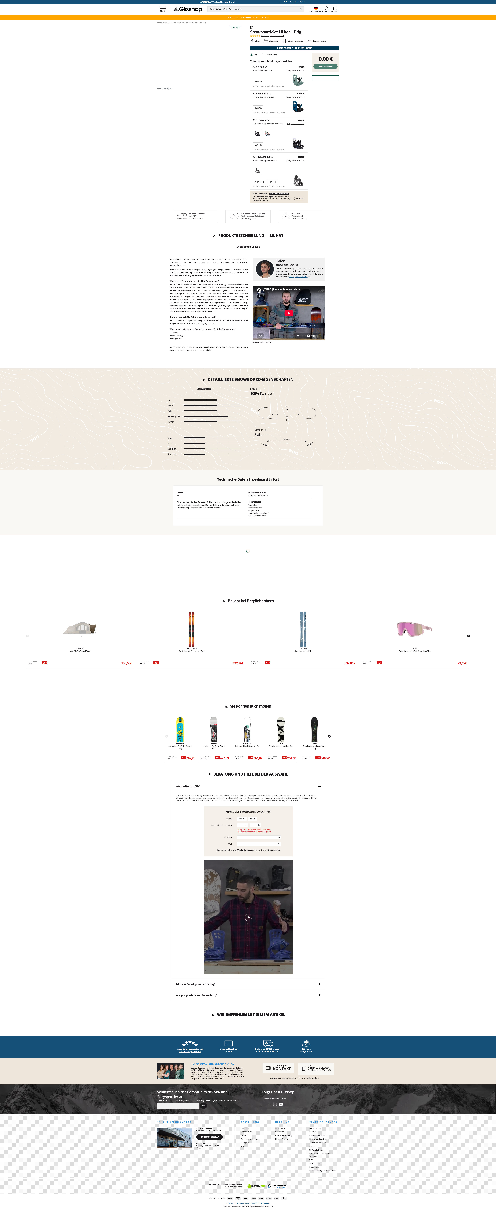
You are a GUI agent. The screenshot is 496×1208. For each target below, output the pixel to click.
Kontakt (312, 1131)
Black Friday (314, 1167)
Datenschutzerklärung (283, 1135)
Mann (241, 819)
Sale (311, 1159)
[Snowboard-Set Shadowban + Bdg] (314, 729)
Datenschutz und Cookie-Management (253, 1203)
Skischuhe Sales (315, 1163)
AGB (243, 1146)
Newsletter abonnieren (318, 1139)
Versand (244, 1135)
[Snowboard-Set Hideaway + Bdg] (247, 729)
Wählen (299, 198)
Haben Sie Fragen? (316, 1128)
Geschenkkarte (247, 1131)
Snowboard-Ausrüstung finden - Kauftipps (321, 1154)
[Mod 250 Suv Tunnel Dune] (80, 629)
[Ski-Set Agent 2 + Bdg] (303, 629)
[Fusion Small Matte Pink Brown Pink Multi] (415, 629)
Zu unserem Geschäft (209, 1137)
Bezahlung (245, 1128)
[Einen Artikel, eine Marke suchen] (300, 9)
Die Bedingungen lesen (248, 218)
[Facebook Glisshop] (269, 1104)
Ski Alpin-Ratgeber (316, 1150)
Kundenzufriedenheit (317, 1135)
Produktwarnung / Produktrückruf (322, 1170)
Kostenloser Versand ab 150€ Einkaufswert (217, 2)
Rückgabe (245, 1142)
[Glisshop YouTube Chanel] (281, 1104)
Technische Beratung (317, 1142)
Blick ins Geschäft (282, 1139)
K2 (251, 27)
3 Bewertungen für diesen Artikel (272, 36)
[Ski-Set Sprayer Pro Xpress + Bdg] (191, 629)
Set (255, 54)
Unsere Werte (280, 1128)
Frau (252, 819)
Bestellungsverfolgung (249, 1139)
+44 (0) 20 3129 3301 (298, 276)
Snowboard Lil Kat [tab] (248, 246)
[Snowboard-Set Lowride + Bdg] (281, 729)
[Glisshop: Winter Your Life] (187, 9)
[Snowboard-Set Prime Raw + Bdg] (214, 729)
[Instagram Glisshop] (275, 1104)
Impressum (279, 1131)
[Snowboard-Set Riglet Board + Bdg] (180, 729)
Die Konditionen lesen (196, 218)
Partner (312, 1146)
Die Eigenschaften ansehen (295, 70)
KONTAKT (282, 1068)
